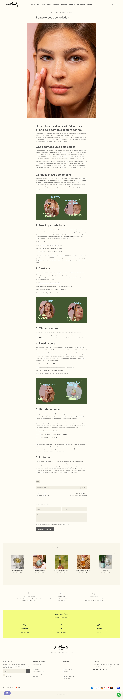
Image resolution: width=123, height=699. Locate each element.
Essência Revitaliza (55, 283)
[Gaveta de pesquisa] (109, 4)
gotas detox (105, 570)
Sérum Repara (43, 373)
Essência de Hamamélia (56, 293)
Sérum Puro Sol (43, 367)
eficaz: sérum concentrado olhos (61, 570)
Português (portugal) (8, 687)
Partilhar (84, 487)
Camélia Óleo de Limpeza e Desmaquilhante (51, 248)
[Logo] (12, 4)
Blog (57, 12)
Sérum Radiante (61, 367)
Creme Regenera (43, 431)
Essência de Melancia (45, 286)
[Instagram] (94, 669)
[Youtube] (100, 669)
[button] (112, 553)
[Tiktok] (106, 669)
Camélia (52, 257)
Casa (52, 12)
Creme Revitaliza (53, 431)
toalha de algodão (68, 236)
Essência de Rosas (44, 283)
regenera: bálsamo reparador (39, 570)
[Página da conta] (112, 4)
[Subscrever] (28, 671)
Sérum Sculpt (70, 367)
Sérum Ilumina (43, 370)
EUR (19, 687)
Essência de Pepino (45, 293)
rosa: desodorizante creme (17, 570)
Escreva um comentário (45, 529)
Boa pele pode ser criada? (66, 12)
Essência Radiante (67, 286)
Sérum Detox (42, 364)
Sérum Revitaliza (51, 364)
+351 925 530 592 (25, 632)
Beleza (37, 481)
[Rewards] (7, 693)
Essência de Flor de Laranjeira (47, 289)
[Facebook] (97, 669)
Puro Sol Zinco (52, 469)
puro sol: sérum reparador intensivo (83, 570)
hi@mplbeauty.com (61, 632)
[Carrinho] (116, 4)
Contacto (98, 632)
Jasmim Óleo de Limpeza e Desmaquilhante (50, 242)
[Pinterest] (103, 669)
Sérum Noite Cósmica (53, 373)
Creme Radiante (63, 434)
